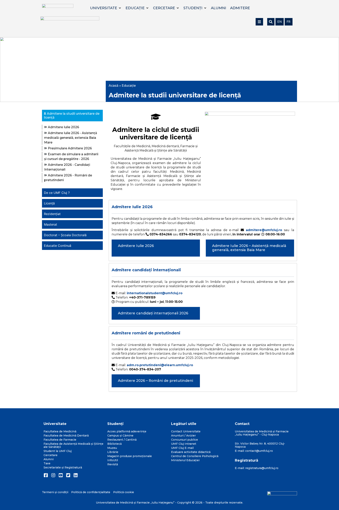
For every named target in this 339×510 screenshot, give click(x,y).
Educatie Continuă (57, 246)
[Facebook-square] (46, 475)
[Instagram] (53, 475)
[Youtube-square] (60, 475)
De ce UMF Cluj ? (57, 193)
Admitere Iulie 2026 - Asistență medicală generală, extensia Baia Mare (70, 137)
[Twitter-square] (68, 475)
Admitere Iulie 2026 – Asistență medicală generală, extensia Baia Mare (249, 248)
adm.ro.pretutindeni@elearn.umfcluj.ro (160, 365)
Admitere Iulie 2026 (63, 127)
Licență (49, 203)
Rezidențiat (52, 214)
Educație (129, 85)
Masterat (50, 224)
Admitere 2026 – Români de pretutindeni (155, 380)
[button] (106, 8)
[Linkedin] (75, 475)
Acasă (113, 85)
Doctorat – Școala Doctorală (65, 235)
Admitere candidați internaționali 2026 (153, 313)
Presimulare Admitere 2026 (70, 148)
